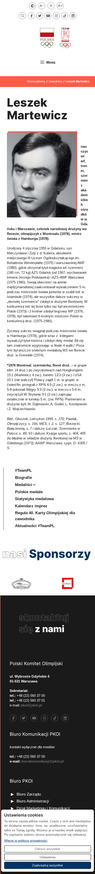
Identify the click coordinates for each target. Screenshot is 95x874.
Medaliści (23, 485)
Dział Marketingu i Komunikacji (43, 808)
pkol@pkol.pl (31, 705)
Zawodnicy (55, 81)
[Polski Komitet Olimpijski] (54, 38)
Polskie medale (29, 492)
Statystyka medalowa (34, 499)
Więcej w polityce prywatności (25, 840)
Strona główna (36, 81)
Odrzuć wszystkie (47, 849)
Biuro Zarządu (29, 794)
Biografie (23, 477)
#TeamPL (23, 470)
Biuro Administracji (33, 801)
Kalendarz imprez (31, 506)
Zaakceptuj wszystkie (47, 865)
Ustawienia (48, 857)
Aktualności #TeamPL (34, 526)
